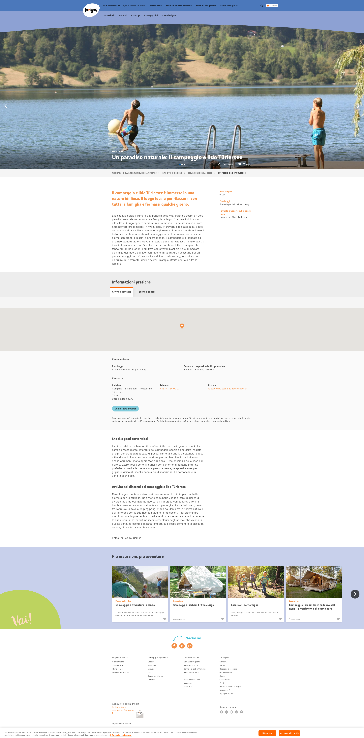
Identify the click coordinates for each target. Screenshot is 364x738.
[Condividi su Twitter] (182, 646)
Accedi (274, 6)
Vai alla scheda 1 (180, 164)
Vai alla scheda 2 (182, 164)
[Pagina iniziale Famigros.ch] (91, 10)
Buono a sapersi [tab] (147, 291)
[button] (5, 106)
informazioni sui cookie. (121, 735)
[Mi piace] (165, 619)
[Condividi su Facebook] (174, 646)
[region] (182, 733)
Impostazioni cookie (121, 723)
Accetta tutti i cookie (289, 733)
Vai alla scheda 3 (184, 164)
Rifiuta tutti (267, 733)
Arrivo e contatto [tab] (121, 291)
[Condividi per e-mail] (190, 646)
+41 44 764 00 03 (170, 388)
